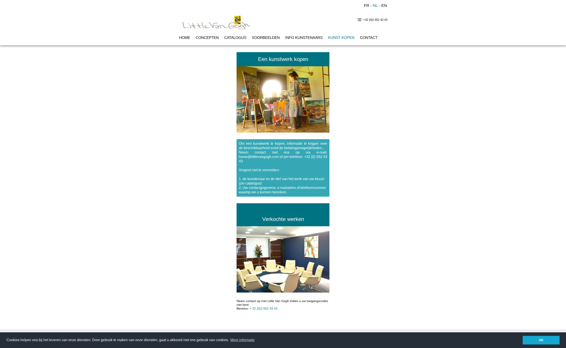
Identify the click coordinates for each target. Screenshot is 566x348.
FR (366, 5)
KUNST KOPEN (341, 38)
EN (384, 5)
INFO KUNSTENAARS (304, 38)
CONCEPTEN (207, 38)
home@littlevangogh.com (259, 157)
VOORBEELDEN (266, 38)
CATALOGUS (235, 38)
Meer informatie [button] (242, 340)
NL (375, 5)
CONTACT (368, 38)
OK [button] (541, 340)
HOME (184, 38)
